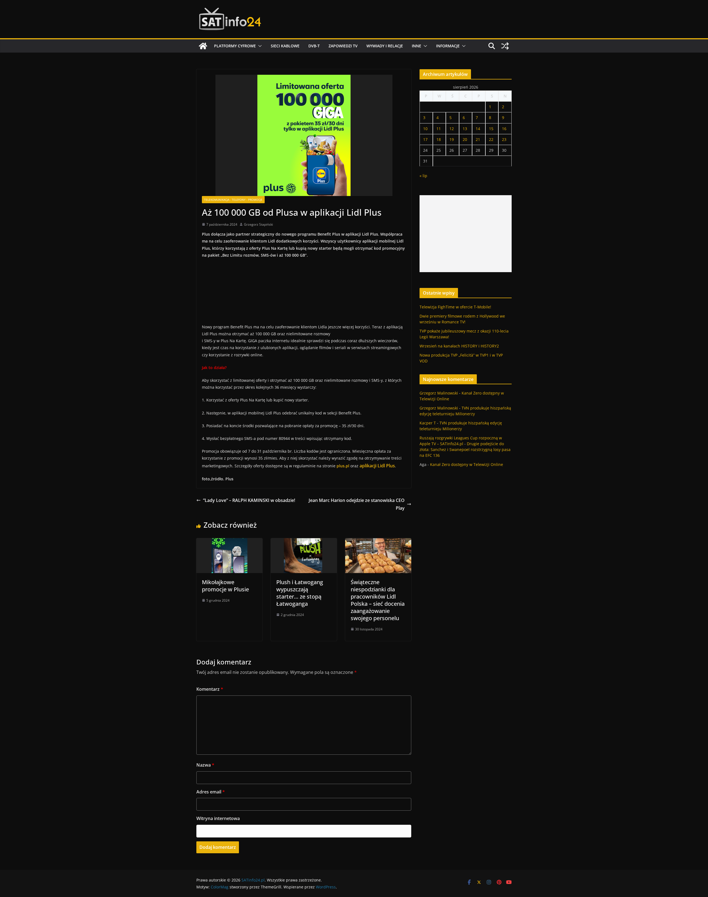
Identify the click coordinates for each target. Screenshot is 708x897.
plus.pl (343, 465)
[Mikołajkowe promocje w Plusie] (229, 542)
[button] (259, 46)
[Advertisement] (466, 233)
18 (438, 139)
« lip (423, 175)
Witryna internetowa (218, 818)
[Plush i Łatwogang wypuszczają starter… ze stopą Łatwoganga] (304, 542)
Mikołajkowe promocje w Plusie (225, 585)
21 (478, 139)
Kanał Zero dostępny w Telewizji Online (466, 464)
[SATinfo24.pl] (203, 46)
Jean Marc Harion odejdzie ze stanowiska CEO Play (357, 504)
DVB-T (314, 45)
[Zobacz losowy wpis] (505, 46)
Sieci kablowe (285, 45)
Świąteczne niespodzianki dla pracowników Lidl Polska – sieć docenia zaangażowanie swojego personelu (378, 600)
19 (451, 139)
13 (465, 128)
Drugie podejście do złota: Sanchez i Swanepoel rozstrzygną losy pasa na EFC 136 (465, 449)
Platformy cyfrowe (235, 45)
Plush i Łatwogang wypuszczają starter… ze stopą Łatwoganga (299, 592)
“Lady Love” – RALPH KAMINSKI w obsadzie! (249, 500)
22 (491, 139)
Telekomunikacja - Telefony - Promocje (233, 200)
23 (504, 139)
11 (438, 128)
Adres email (210, 792)
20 (465, 139)
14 (478, 128)
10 (425, 128)
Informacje (448, 45)
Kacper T (428, 423)
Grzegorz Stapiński (258, 224)
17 (425, 139)
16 (504, 128)
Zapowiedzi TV (343, 45)
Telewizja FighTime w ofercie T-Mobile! (455, 307)
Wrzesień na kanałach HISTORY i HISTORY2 (459, 346)
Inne (416, 45)
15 (491, 128)
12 (451, 128)
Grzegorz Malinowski (439, 393)
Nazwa (205, 765)
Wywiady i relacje (384, 45)
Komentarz (209, 689)
